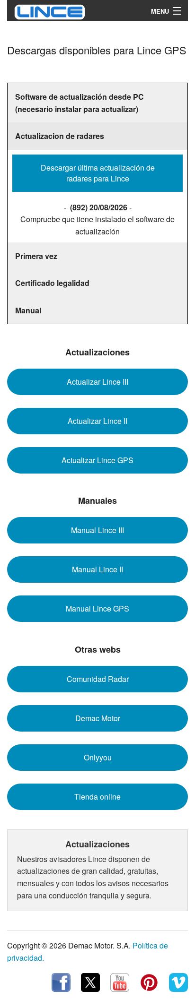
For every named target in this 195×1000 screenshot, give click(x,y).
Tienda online (97, 796)
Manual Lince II (97, 569)
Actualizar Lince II (97, 420)
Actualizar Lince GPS (97, 460)
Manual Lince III (97, 530)
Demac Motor (97, 718)
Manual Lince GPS (97, 608)
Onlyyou (98, 757)
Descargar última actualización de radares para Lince (98, 173)
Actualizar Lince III (97, 381)
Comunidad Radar (98, 678)
